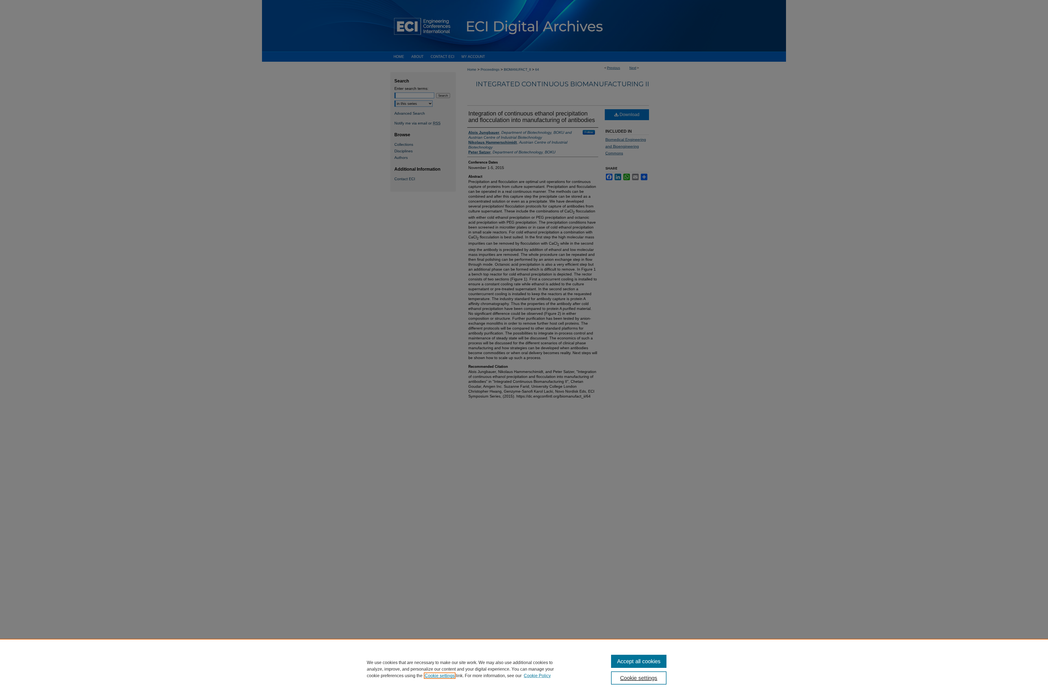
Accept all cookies (638, 661)
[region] (524, 669)
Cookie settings (440, 675)
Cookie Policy (537, 675)
